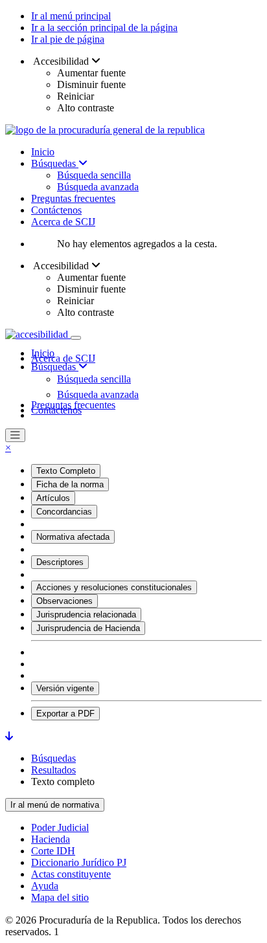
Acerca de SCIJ (63, 221)
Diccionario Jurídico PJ (78, 862)
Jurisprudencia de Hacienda (88, 628)
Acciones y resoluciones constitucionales (114, 587)
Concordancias (64, 511)
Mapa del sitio (60, 897)
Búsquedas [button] (54, 366)
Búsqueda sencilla (94, 175)
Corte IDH (53, 850)
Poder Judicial (60, 827)
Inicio (42, 151)
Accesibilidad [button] (61, 61)
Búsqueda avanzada (98, 186)
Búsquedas (54, 163)
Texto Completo (65, 471)
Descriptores (60, 562)
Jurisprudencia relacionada (86, 614)
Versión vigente (65, 688)
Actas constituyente (71, 874)
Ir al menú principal (71, 15)
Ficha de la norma (70, 484)
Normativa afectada (73, 537)
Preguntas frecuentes (73, 198)
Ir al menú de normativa (54, 805)
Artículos (53, 498)
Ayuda (44, 885)
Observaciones (64, 601)
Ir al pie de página (67, 39)
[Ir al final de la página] (9, 736)
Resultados (53, 769)
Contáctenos (56, 210)
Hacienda (50, 839)
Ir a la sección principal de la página (104, 27)
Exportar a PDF (65, 713)
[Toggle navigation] (76, 338)
